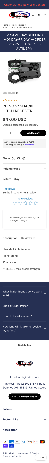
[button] (45, 15)
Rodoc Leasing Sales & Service (24, 453)
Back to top (24, 345)
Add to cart (33, 133)
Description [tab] (10, 238)
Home (5, 25)
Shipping (7, 124)
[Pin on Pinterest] (23, 158)
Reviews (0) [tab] (29, 238)
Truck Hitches (17, 25)
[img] (9, 93)
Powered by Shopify (12, 456)
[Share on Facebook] (18, 158)
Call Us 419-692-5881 (24, 396)
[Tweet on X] (13, 158)
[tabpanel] (24, 258)
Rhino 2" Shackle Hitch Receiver (17, 27)
